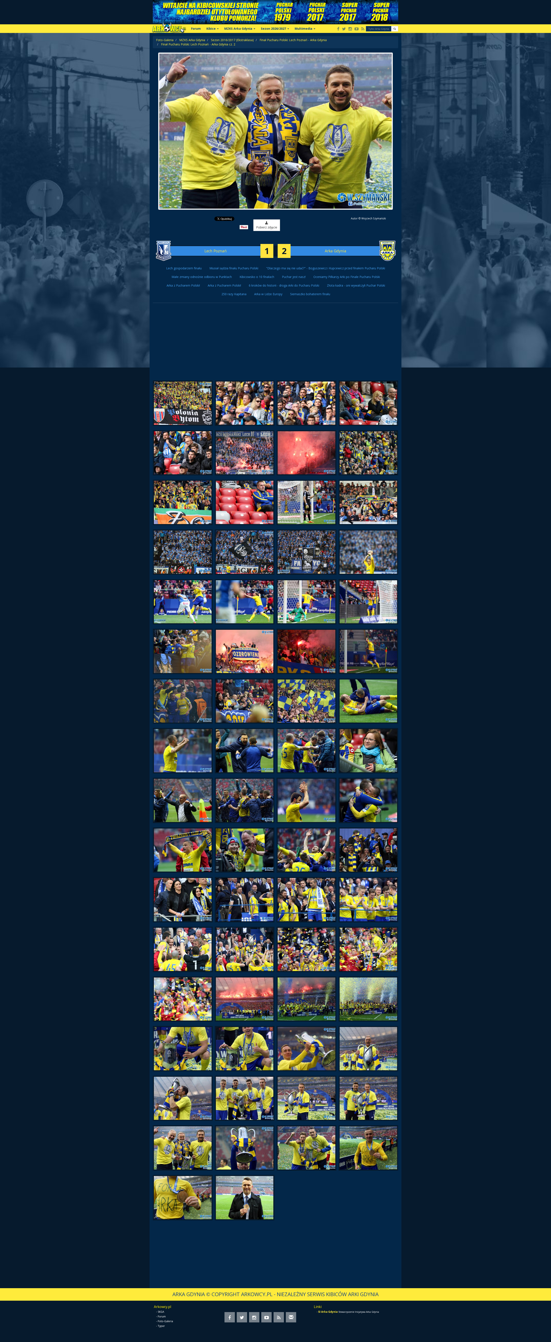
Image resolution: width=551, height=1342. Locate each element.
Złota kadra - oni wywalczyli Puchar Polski (356, 285)
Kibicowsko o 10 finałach (257, 277)
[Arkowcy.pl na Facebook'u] (338, 29)
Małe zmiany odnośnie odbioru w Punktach (202, 277)
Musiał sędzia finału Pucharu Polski (233, 268)
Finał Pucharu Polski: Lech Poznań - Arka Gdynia (293, 40)
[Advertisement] (275, 344)
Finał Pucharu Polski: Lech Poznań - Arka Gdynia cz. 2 (198, 44)
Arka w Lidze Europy (268, 294)
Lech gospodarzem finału (184, 268)
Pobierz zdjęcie (266, 227)
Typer (161, 1326)
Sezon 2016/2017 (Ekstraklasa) (232, 40)
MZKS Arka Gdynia (192, 40)
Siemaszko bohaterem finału (310, 294)
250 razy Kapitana (233, 294)
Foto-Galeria (164, 40)
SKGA (161, 1312)
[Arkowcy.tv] (356, 29)
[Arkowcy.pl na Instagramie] (350, 29)
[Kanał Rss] (363, 29)
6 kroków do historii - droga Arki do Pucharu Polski (284, 285)
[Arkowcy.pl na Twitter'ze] (344, 29)
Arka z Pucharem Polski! (183, 285)
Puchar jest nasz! (294, 277)
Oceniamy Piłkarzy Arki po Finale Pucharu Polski (346, 277)
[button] (394, 28)
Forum (196, 28)
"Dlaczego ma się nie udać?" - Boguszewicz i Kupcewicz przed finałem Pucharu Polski (325, 268)
